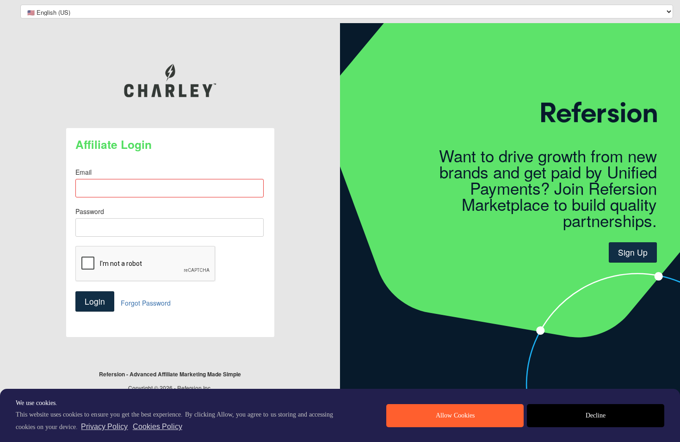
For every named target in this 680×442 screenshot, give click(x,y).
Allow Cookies (455, 415)
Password (89, 211)
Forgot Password (146, 302)
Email (83, 172)
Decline (596, 415)
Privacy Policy (104, 426)
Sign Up (633, 252)
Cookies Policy (157, 426)
